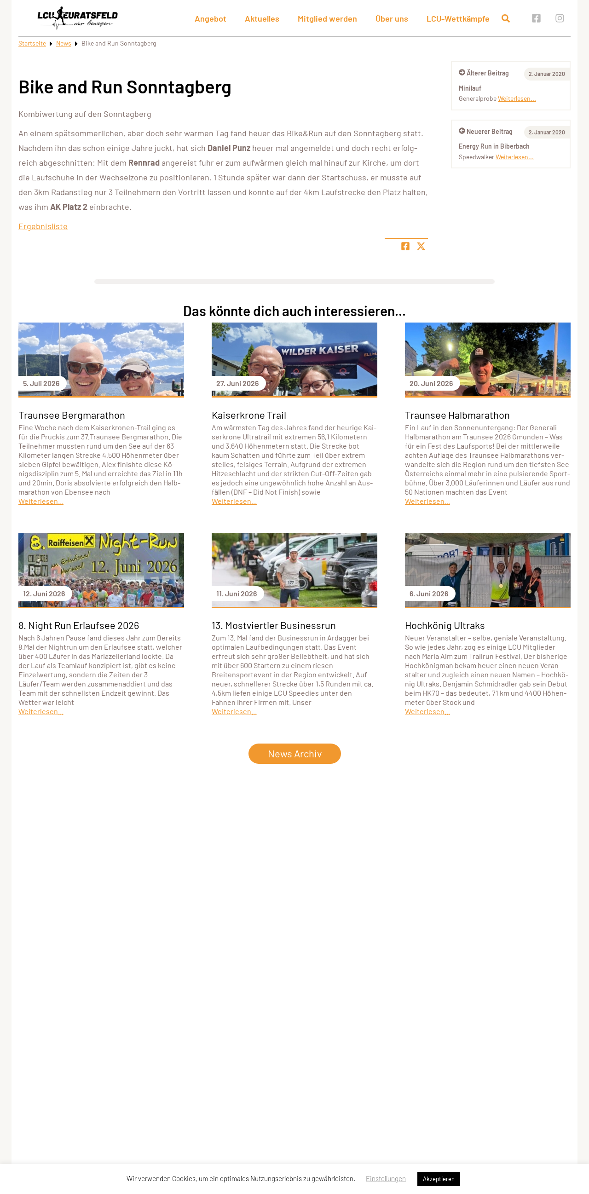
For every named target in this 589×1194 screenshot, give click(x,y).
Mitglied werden (327, 18)
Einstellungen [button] (386, 1178)
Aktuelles (262, 18)
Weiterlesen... (517, 98)
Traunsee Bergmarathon (71, 415)
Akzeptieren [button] (439, 1178)
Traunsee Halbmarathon (457, 415)
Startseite (32, 43)
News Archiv (295, 753)
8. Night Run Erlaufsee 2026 (78, 625)
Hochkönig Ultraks (445, 625)
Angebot (210, 18)
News (63, 43)
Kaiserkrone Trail (249, 415)
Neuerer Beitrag (490, 131)
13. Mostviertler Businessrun (274, 625)
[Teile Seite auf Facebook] (405, 246)
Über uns (391, 18)
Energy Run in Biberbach (494, 146)
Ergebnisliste (43, 226)
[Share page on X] (421, 246)
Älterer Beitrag (488, 73)
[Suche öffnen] (506, 18)
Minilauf (470, 88)
